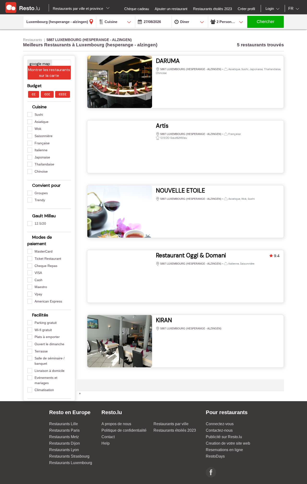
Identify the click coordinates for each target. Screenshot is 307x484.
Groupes (41, 193)
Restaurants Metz (64, 437)
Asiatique (41, 122)
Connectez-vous (220, 424)
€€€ (47, 94)
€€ (33, 94)
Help (105, 443)
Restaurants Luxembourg (70, 463)
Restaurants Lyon (64, 450)
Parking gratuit (46, 323)
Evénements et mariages (46, 380)
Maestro (41, 287)
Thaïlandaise (44, 164)
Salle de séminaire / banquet (50, 360)
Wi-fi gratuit (43, 330)
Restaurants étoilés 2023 (175, 430)
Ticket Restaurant (48, 258)
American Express (48, 301)
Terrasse (41, 351)
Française (42, 143)
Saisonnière (44, 136)
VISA (38, 273)
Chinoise (41, 171)
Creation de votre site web (228, 443)
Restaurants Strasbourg (69, 456)
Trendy (40, 200)
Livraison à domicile (50, 371)
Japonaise (42, 157)
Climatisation (44, 390)
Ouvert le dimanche (49, 344)
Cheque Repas (46, 266)
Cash (38, 280)
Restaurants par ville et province (78, 8)
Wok (38, 129)
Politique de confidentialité (124, 430)
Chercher (265, 21)
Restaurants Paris (64, 430)
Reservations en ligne (224, 450)
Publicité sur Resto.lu (224, 437)
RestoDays (215, 456)
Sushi (39, 114)
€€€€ (62, 94)
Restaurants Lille (63, 424)
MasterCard (44, 251)
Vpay (38, 294)
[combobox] (273, 9)
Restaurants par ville (171, 424)
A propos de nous (116, 424)
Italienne (41, 150)
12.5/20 (40, 223)
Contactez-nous (219, 430)
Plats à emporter (47, 337)
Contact (108, 437)
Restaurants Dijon (64, 443)
